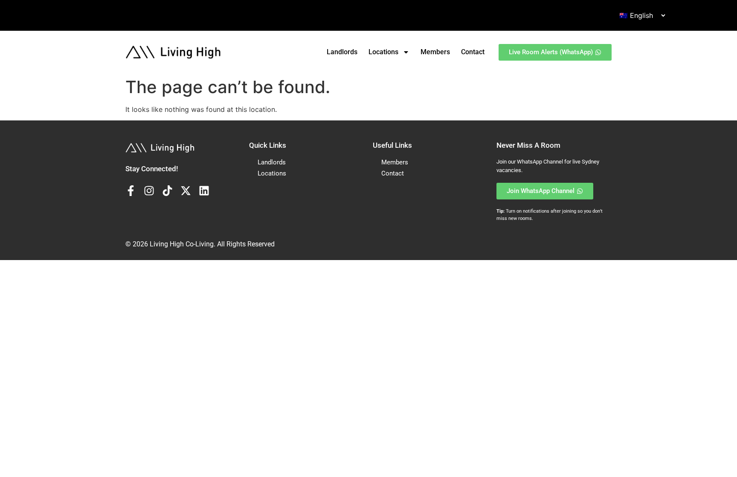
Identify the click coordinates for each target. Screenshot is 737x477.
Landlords (342, 52)
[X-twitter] (185, 190)
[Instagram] (149, 190)
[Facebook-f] (130, 190)
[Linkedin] (204, 190)
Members (435, 52)
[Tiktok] (167, 190)
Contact (473, 52)
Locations (383, 52)
